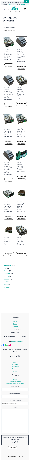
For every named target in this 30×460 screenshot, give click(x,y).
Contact (15, 324)
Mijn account (15, 368)
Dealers (10, 4)
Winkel (15, 362)
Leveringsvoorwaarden (15, 381)
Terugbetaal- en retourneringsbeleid (15, 383)
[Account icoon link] (8, 9)
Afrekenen (15, 364)
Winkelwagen (15, 366)
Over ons (15, 321)
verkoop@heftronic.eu (17, 341)
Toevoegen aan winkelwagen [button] (8, 65)
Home (15, 360)
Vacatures (15, 326)
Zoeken (15, 371)
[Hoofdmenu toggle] (4, 9)
